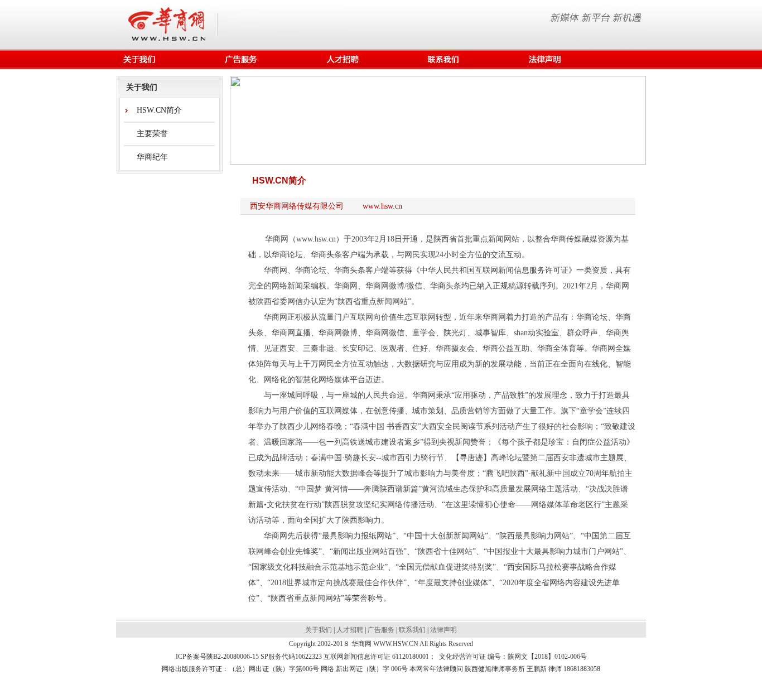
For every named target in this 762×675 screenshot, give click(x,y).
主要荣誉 (152, 133)
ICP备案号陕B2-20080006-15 (217, 656)
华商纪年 (152, 157)
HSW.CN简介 (159, 110)
